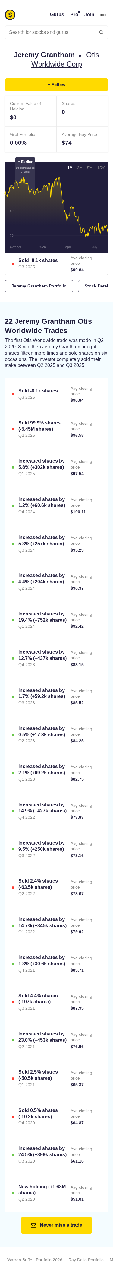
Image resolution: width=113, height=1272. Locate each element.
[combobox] (56, 32)
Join (89, 14)
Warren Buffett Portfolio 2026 (34, 1259)
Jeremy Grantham (44, 55)
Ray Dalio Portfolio (86, 1259)
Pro (74, 14)
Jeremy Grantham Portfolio (39, 286)
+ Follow (56, 84)
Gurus (57, 14)
